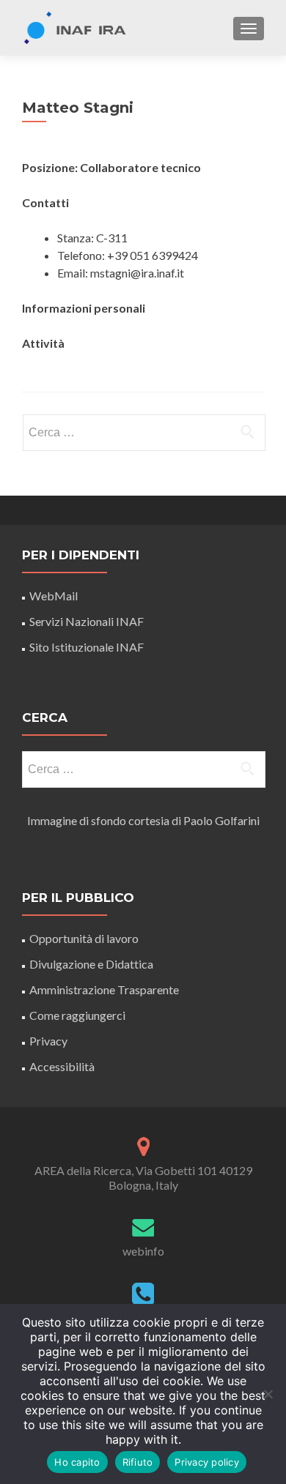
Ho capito (77, 1462)
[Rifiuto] (267, 1394)
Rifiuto (137, 1462)
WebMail (54, 596)
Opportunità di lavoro (84, 938)
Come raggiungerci (77, 1015)
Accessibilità (62, 1066)
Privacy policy (207, 1462)
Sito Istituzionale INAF (86, 647)
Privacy (48, 1041)
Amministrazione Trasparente (104, 989)
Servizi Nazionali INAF (86, 621)
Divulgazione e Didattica (91, 964)
